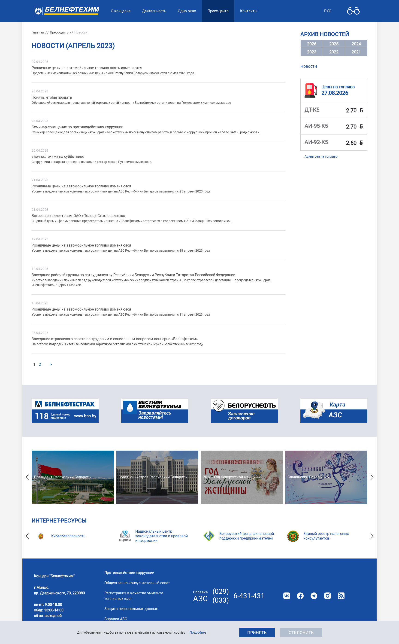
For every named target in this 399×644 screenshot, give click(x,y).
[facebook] (300, 595)
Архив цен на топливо (321, 156)
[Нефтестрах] (65, 411)
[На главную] (66, 11)
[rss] (341, 595)
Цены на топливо (338, 87)
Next (372, 477)
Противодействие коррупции (129, 573)
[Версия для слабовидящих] (353, 11)
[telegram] (313, 595)
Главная (38, 32)
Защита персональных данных (131, 609)
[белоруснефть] (244, 411)
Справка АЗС (115, 619)
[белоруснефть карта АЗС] (333, 411)
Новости (308, 66)
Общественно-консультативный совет (137, 583)
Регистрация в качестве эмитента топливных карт (133, 596)
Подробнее (198, 632)
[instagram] (327, 595)
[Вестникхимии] (154, 411)
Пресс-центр (59, 32)
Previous (27, 477)
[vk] (286, 595)
